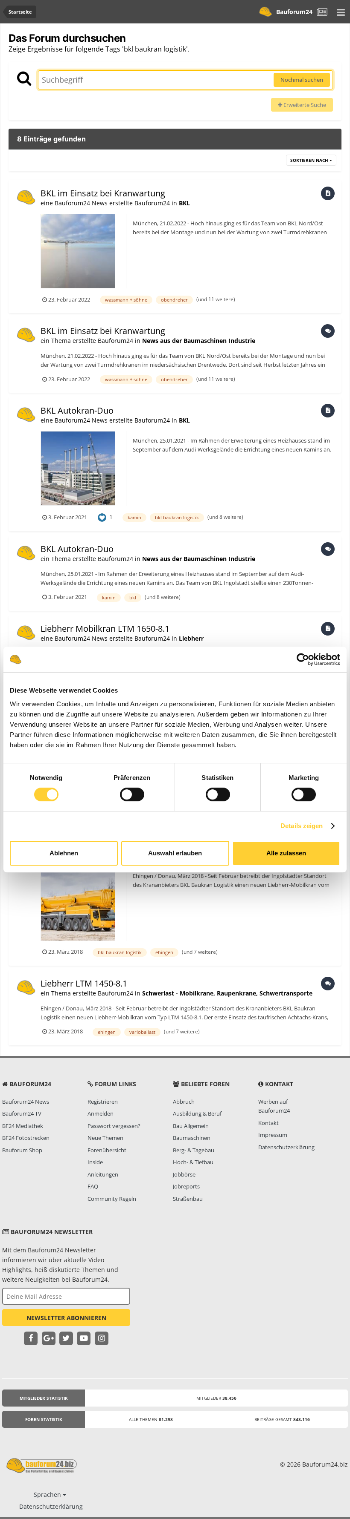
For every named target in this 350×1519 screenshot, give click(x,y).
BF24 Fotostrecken (26, 1138)
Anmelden (101, 1113)
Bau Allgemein (191, 1126)
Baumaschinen (191, 1138)
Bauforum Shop (22, 1150)
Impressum (272, 1135)
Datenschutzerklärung (286, 1147)
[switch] (132, 794)
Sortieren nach (310, 160)
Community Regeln (112, 1199)
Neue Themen (105, 1138)
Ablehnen (64, 853)
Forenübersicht (107, 1150)
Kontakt (268, 1123)
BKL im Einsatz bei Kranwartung (103, 193)
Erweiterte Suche (304, 105)
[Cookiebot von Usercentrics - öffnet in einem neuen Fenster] (302, 659)
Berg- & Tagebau (193, 1150)
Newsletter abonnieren (66, 1318)
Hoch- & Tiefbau (193, 1162)
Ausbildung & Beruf (197, 1113)
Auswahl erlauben (175, 853)
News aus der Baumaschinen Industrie (198, 341)
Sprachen (48, 1494)
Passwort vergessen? (114, 1126)
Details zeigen (301, 825)
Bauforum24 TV (21, 1113)
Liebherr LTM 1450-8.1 (84, 983)
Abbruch (184, 1101)
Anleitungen (103, 1174)
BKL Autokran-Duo (77, 410)
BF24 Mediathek (22, 1126)
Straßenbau (188, 1199)
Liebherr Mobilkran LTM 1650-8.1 (105, 628)
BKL (184, 203)
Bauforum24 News (25, 1101)
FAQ (93, 1186)
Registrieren (103, 1101)
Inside (95, 1162)
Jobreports (186, 1186)
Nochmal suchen (301, 79)
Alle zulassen (286, 853)
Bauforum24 (294, 12)
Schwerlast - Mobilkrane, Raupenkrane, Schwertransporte (227, 993)
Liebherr (191, 638)
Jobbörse (184, 1174)
